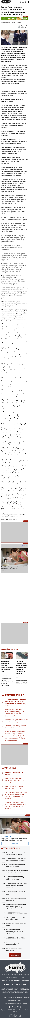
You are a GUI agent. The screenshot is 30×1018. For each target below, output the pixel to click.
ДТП (12, 984)
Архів (25, 1003)
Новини (19, 22)
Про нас (4, 997)
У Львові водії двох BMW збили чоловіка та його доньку (16, 721)
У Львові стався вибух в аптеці (14, 773)
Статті (13, 22)
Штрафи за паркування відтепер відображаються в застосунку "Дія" (7, 666)
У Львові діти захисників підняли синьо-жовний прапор (15, 865)
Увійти (20, 2)
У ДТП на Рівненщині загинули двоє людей (16, 924)
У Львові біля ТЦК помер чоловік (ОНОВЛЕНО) (14, 787)
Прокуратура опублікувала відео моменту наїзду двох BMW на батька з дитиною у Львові (15, 703)
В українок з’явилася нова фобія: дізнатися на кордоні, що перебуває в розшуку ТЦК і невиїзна (21, 667)
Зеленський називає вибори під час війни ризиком (16, 899)
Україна (17, 981)
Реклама (14, 18)
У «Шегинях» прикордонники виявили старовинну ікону (17, 943)
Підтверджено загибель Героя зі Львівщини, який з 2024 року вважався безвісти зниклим (16, 795)
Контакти (18, 997)
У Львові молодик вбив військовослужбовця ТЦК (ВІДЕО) (14, 780)
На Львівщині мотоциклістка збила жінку (15, 727)
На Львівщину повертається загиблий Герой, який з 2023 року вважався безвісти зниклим (15, 805)
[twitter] (12, 1007)
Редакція (11, 997)
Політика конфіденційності (12, 1003)
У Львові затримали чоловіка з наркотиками (15, 949)
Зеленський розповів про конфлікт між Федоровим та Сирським (16, 853)
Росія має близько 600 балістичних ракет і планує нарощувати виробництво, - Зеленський (16, 906)
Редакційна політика (15, 1000)
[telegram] (20, 1007)
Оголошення (21, 984)
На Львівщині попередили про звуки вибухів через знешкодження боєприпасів (16, 885)
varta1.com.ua (8, 991)
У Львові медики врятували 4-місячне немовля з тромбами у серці (17, 871)
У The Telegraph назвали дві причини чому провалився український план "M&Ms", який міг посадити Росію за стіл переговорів (15, 736)
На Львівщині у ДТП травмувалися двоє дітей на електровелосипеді (16, 859)
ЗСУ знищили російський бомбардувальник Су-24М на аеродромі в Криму (14, 931)
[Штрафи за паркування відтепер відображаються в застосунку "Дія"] (7, 655)
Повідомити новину (23, 2)
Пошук (25, 2)
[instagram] (15, 1007)
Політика (25, 981)
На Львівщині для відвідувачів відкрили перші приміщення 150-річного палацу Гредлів (15, 877)
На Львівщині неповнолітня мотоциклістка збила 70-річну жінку (16, 912)
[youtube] (17, 1007)
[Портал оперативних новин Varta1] (6, 2)
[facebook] (9, 1007)
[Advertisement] (14, 532)
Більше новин (15, 955)
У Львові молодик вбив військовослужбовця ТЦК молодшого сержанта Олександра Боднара (14, 713)
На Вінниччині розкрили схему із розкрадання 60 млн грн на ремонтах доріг (17, 892)
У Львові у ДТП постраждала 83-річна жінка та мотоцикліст (17, 918)
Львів (11, 981)
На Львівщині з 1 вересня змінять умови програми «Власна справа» (16, 937)
